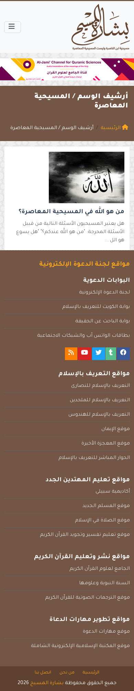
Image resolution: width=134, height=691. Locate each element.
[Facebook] (123, 353)
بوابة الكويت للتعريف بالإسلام (96, 307)
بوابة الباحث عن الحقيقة (102, 321)
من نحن (67, 672)
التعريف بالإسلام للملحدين (100, 400)
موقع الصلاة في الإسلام (102, 520)
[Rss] (71, 353)
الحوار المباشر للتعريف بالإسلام (94, 458)
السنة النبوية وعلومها (104, 583)
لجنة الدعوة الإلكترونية (104, 293)
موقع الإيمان (115, 429)
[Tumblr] (110, 353)
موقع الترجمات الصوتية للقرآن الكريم (87, 598)
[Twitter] (98, 353)
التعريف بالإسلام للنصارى (100, 386)
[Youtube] (84, 353)
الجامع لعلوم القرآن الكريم (99, 569)
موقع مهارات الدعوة (106, 632)
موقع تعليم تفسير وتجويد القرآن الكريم (85, 535)
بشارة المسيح (47, 683)
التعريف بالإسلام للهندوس (99, 415)
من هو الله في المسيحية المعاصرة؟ (71, 212)
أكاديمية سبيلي (113, 492)
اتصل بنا (43, 672)
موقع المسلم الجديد (106, 506)
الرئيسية (91, 672)
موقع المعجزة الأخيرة (105, 444)
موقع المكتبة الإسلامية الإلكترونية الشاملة (80, 646)
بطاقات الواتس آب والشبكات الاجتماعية (83, 336)
